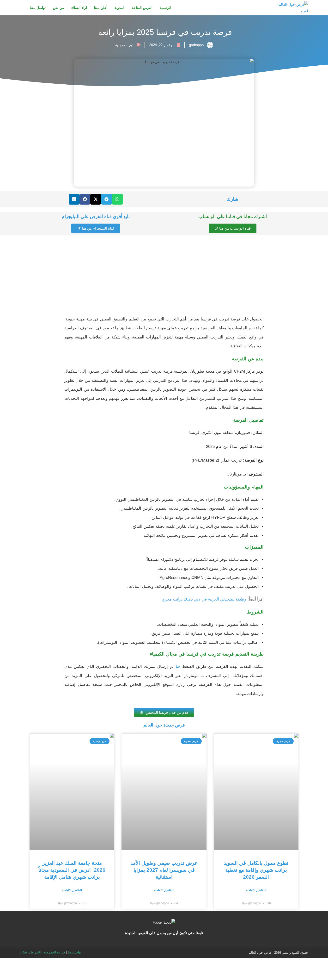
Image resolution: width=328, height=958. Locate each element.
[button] (117, 199)
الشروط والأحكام (30, 952)
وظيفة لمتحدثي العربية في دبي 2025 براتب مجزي (204, 599)
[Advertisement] (164, 276)
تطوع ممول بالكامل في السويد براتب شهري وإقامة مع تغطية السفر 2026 (256, 870)
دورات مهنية (124, 45)
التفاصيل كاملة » (256, 890)
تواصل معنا (74, 952)
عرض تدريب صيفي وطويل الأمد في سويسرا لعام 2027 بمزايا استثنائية (164, 870)
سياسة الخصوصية (54, 952)
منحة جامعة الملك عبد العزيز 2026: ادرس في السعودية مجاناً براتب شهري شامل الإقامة (71, 870)
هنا (178, 666)
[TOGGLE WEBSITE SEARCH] (21, 7)
